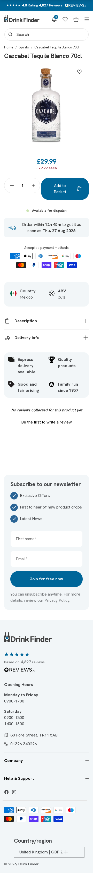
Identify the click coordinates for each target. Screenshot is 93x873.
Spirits (24, 47)
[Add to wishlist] (79, 71)
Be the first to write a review (46, 422)
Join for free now (46, 579)
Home (8, 47)
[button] (54, 19)
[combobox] (46, 34)
